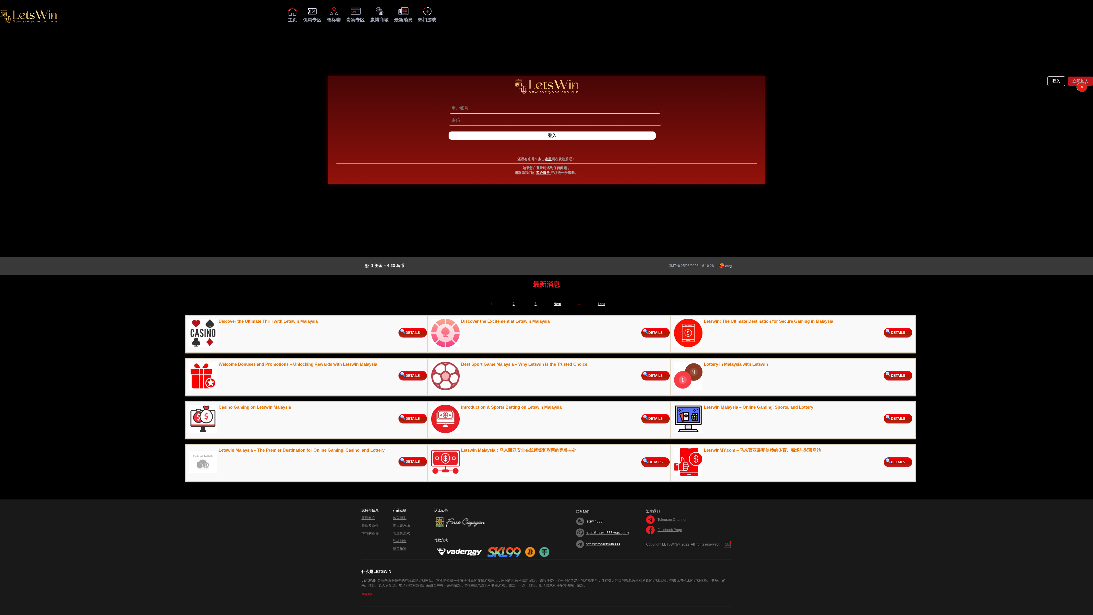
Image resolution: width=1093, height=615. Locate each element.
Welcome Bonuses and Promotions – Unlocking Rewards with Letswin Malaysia (298, 364)
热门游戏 (427, 19)
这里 (548, 159)
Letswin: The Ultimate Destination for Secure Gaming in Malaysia (768, 321)
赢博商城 (379, 19)
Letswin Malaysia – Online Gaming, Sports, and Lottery (758, 407)
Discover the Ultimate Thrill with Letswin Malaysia (268, 321)
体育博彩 (399, 518)
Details (413, 333)
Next (557, 304)
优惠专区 (312, 19)
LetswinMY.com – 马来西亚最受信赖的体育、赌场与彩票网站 (762, 450)
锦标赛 (334, 19)
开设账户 (368, 518)
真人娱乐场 (401, 526)
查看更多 (367, 594)
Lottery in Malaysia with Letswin (736, 364)
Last (601, 304)
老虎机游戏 (401, 533)
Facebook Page (670, 530)
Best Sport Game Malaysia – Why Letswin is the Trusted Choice (524, 364)
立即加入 (1080, 81)
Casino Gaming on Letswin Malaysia (255, 407)
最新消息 (403, 19)
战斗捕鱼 (399, 541)
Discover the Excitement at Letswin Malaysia (505, 321)
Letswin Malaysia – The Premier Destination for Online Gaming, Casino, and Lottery (302, 450)
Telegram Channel (672, 520)
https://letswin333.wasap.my (607, 533)
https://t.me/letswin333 (603, 544)
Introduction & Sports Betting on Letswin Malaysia (511, 407)
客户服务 (543, 173)
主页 (292, 19)
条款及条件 (370, 526)
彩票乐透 (399, 549)
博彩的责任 (370, 533)
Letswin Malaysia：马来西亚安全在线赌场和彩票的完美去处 (518, 450)
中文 (729, 266)
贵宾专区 (355, 19)
